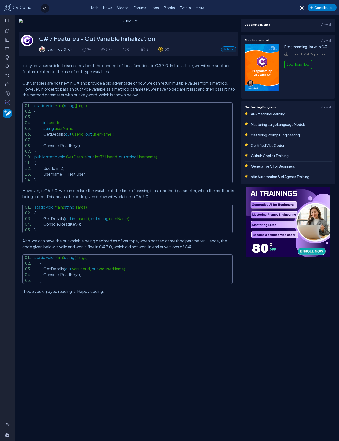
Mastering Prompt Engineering (275, 135)
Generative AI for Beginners (273, 166)
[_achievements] (8, 66)
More (200, 8)
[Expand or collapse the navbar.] (8, 20)
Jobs (155, 7)
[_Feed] (8, 30)
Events (185, 7)
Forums (140, 7)
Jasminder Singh (60, 49)
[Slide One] (128, 24)
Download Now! (298, 64)
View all (326, 25)
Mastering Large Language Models (278, 124)
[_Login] (8, 434)
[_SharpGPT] (8, 102)
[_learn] (8, 57)
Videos (123, 7)
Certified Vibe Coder (267, 145)
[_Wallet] (8, 48)
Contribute (323, 7)
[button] (143, 50)
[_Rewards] (8, 93)
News (107, 7)
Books (169, 7)
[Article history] (84, 49)
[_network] (8, 75)
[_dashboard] (8, 39)
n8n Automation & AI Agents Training (280, 176)
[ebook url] (262, 90)
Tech (94, 7)
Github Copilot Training (270, 155)
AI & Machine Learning (268, 114)
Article (229, 49)
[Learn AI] (288, 222)
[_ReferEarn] (8, 84)
